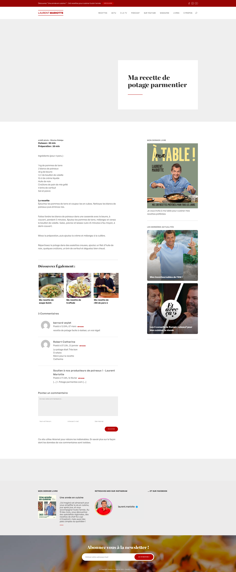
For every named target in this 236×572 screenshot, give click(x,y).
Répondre (80, 326)
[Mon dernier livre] (172, 207)
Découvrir (108, 3)
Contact (134, 569)
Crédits (127, 569)
